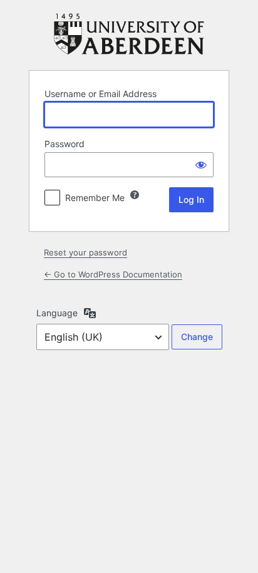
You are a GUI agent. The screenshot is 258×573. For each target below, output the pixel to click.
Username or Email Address (100, 93)
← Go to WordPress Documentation (113, 274)
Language (57, 312)
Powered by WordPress (129, 34)
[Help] (134, 194)
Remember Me (95, 197)
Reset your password (85, 252)
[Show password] (201, 164)
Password (64, 143)
